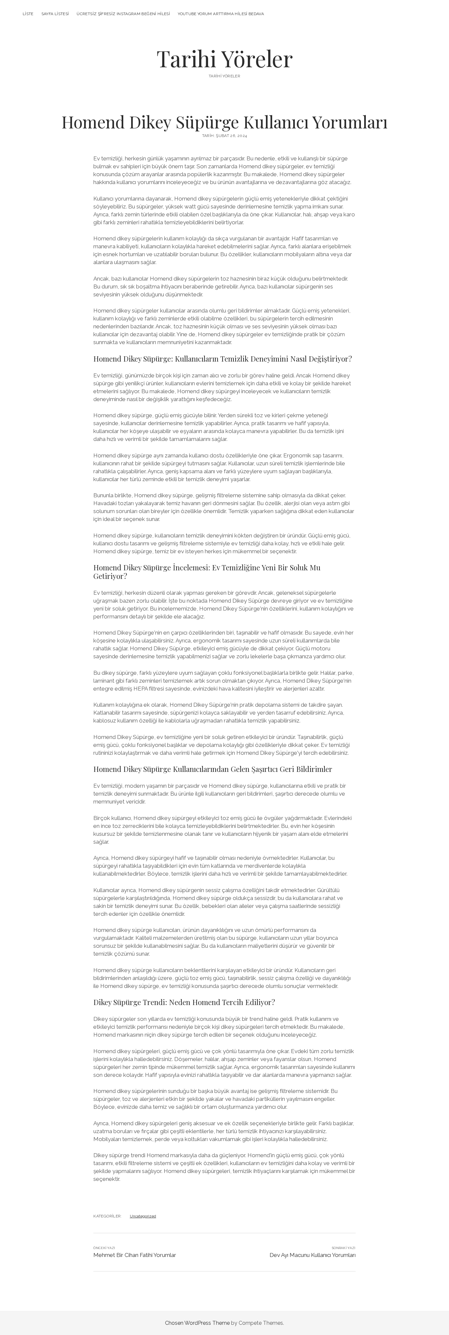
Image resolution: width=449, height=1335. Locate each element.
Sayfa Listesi (55, 14)
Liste (28, 14)
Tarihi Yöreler (224, 58)
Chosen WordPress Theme (197, 1323)
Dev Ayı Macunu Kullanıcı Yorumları (313, 1255)
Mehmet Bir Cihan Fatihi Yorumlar (134, 1255)
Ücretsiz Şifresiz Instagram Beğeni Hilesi (123, 14)
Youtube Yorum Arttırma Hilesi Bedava (221, 14)
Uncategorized (143, 1216)
